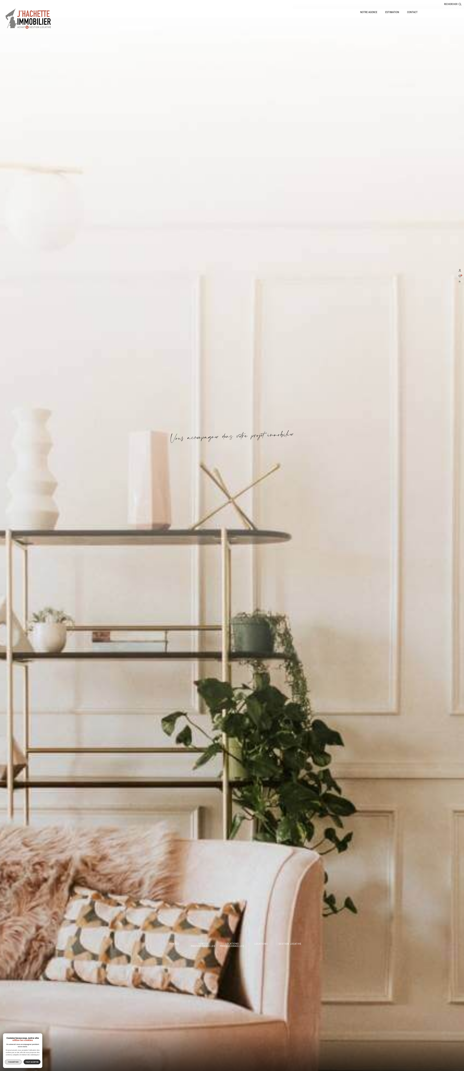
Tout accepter (32, 1062)
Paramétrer (13, 1062)
